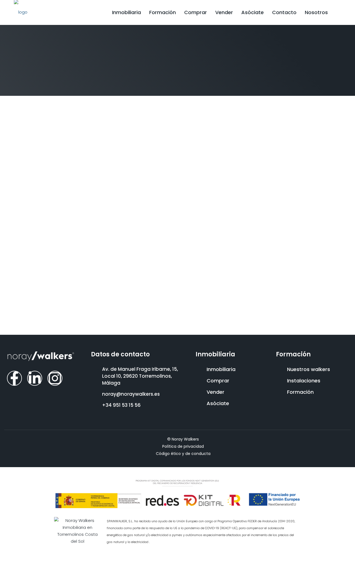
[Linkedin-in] (34, 378)
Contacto (284, 12)
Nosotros (316, 12)
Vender (224, 12)
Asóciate (252, 12)
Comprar (195, 12)
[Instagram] (54, 378)
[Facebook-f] (14, 378)
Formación (162, 12)
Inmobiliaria (126, 12)
